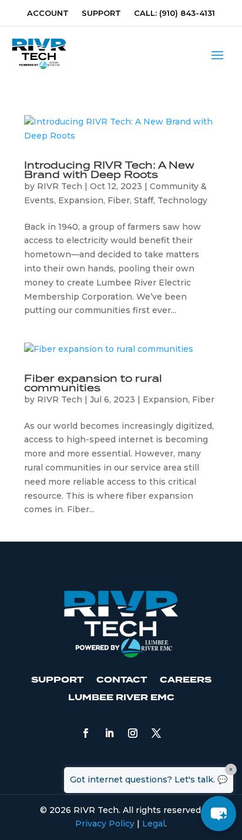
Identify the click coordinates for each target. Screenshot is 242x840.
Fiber (118, 200)
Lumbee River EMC (121, 697)
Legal (153, 823)
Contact (121, 680)
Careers (185, 680)
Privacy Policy (105, 823)
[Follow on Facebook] (85, 733)
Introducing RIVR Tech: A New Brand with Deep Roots (109, 170)
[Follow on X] (156, 733)
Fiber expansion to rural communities (93, 383)
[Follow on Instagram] (132, 733)
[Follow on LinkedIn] (109, 733)
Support (101, 13)
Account (48, 13)
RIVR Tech (59, 186)
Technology (182, 200)
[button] (218, 813)
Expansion (80, 200)
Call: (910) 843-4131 (174, 13)
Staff (143, 200)
